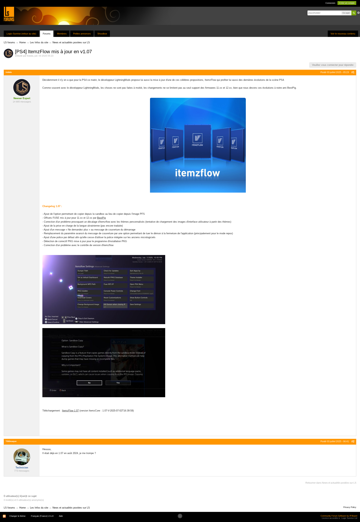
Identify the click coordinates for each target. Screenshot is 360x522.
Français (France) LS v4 (42, 516)
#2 (352, 441)
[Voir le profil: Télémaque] (21, 456)
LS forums (9, 507)
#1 (352, 72)
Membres (62, 33)
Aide (61, 516)
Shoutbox (102, 33)
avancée (358, 12)
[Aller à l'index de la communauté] (9, 13)
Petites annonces (82, 33)
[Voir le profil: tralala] (21, 87)
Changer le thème (17, 516)
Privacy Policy (349, 507)
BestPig (101, 217)
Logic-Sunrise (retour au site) (21, 33)
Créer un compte (347, 3)
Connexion (330, 3)
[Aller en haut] (180, 516)
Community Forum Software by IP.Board (339, 516)
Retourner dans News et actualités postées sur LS (330, 483)
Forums (46, 33)
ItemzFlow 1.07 (70, 410)
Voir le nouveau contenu (343, 33)
